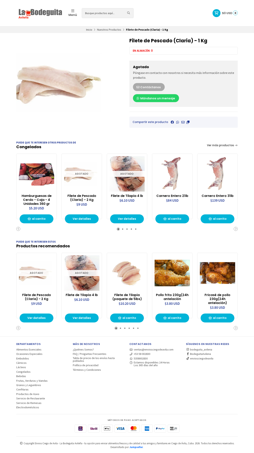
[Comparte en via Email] (183, 122)
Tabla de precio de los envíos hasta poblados (94, 359)
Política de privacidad (85, 365)
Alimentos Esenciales (28, 349)
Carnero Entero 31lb (218, 196)
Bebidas (21, 376)
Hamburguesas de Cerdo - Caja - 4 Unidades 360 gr (37, 200)
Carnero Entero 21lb (172, 196)
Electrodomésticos (27, 407)
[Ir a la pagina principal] (40, 13)
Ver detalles (82, 219)
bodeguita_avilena (201, 349)
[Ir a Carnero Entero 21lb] (172, 174)
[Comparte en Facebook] (172, 122)
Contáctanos (150, 87)
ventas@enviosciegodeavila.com (153, 349)
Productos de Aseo (27, 394)
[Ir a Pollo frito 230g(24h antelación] (172, 273)
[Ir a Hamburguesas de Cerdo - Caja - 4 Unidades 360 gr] (36, 174)
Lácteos (21, 367)
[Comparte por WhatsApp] (178, 122)
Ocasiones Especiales (29, 353)
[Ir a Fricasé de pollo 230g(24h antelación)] (217, 273)
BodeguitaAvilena (200, 353)
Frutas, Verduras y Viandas (32, 380)
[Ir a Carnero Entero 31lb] (217, 174)
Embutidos (22, 358)
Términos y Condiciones (87, 369)
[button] (188, 122)
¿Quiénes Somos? (83, 349)
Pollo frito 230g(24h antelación (172, 297)
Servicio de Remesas (28, 403)
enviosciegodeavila (201, 358)
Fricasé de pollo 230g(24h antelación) (217, 299)
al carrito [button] (39, 219)
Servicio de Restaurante (30, 398)
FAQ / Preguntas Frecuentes (89, 353)
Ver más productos (221, 145)
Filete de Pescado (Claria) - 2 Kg (81, 198)
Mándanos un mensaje (157, 98)
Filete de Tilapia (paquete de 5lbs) (127, 297)
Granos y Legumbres (28, 385)
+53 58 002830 (142, 353)
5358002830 (141, 358)
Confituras (22, 389)
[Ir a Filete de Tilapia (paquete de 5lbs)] (127, 273)
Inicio (89, 29)
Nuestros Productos (109, 29)
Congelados (23, 371)
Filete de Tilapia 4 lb (127, 196)
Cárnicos (21, 362)
